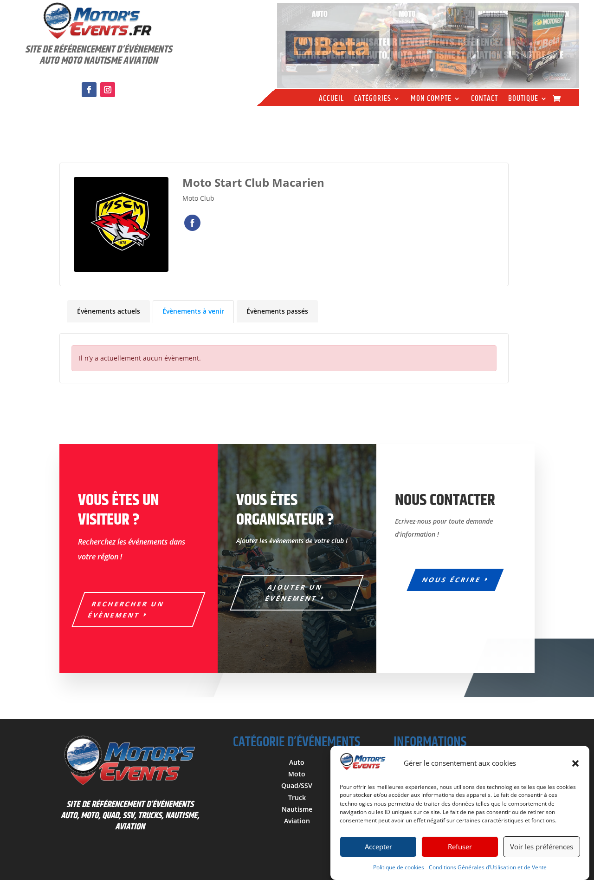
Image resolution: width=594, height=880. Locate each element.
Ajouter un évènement (294, 593)
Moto (296, 773)
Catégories (372, 100)
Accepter (378, 847)
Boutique (523, 100)
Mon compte (431, 100)
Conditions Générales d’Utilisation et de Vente (488, 867)
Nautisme (297, 809)
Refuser (460, 847)
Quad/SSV (296, 785)
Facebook (192, 223)
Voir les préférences (541, 847)
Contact (484, 100)
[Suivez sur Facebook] (89, 89)
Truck (297, 797)
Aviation (297, 820)
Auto (296, 762)
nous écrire (452, 579)
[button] (575, 763)
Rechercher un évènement (126, 609)
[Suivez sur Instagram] (107, 89)
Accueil (331, 100)
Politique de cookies (398, 867)
